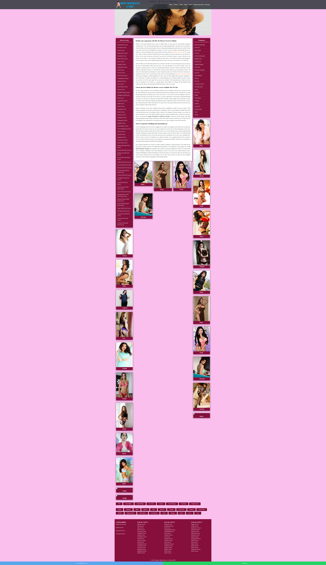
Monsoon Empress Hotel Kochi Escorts (123, 200)
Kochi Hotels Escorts (122, 142)
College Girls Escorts (121, 524)
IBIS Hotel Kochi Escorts (123, 211)
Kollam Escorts (121, 112)
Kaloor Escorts (120, 61)
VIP (119, 503)
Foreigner (197, 100)
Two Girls (151, 503)
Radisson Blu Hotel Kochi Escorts (123, 146)
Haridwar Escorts (195, 535)
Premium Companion (200, 70)
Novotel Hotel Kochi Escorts (124, 165)
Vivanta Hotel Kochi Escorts (124, 175)
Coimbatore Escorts (169, 544)
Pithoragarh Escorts (196, 538)
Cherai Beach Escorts (122, 86)
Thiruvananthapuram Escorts (124, 128)
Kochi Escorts (167, 551)
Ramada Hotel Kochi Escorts (124, 150)
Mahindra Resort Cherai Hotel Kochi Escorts (123, 195)
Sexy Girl (197, 72)
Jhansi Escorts (140, 538)
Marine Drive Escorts (122, 58)
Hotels (190, 4)
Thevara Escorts (121, 72)
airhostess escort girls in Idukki (182, 74)
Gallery (181, 4)
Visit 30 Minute (198, 75)
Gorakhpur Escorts (141, 536)
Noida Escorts (140, 542)
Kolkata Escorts (141, 553)
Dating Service (130, 513)
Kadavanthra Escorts (122, 67)
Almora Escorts (195, 536)
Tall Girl (197, 78)
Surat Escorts (167, 533)
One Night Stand (199, 86)
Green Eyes (181, 509)
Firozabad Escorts (141, 531)
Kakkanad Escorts (121, 81)
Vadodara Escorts (168, 535)
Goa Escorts (167, 536)
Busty (181, 513)
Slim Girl (197, 81)
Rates (185, 4)
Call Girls (197, 53)
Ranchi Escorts (194, 551)
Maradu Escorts (121, 89)
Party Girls (197, 67)
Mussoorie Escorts (195, 533)
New (198, 513)
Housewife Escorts (120, 530)
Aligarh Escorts (141, 535)
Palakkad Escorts (121, 123)
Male (137, 509)
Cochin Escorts (121, 50)
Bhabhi (196, 95)
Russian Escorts (119, 527)
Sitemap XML (172, 560)
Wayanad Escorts (121, 134)
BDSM (119, 513)
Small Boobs (154, 513)
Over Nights (128, 503)
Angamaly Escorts (121, 137)
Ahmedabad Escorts (169, 531)
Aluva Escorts (120, 84)
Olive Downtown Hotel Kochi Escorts (123, 188)
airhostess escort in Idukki (178, 52)
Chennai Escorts (168, 524)
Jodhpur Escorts (168, 549)
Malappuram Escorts (122, 120)
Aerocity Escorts (141, 547)
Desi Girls (197, 92)
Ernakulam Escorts (121, 56)
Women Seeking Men (200, 44)
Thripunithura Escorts (122, 44)
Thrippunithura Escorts (122, 78)
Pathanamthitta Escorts (122, 126)
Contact (176, 4)
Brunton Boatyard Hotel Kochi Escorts (123, 204)
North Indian (198, 98)
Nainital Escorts (195, 531)
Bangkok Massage (199, 64)
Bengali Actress (198, 58)
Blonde (145, 509)
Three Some (202, 509)
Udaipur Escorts (168, 547)
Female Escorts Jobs (198, 4)
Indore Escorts (167, 553)
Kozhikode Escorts (121, 117)
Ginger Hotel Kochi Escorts (124, 208)
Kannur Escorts (121, 106)
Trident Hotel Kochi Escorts (124, 162)
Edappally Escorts (121, 64)
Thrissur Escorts (121, 131)
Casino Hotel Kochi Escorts (124, 191)
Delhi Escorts (140, 526)
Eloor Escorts (120, 98)
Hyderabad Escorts (141, 551)
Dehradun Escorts (195, 529)
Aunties (196, 89)
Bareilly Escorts (141, 529)
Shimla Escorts (194, 545)
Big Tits (162, 509)
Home (170, 4)
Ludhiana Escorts (168, 538)
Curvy (189, 513)
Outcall (196, 114)
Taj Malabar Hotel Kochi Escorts (123, 178)
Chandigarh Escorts (169, 526)
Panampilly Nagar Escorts (123, 92)
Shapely (173, 513)
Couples (161, 503)
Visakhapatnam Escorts (169, 529)
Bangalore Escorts (141, 549)
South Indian (198, 50)
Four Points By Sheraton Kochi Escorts (123, 171)
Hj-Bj (164, 513)
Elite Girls (197, 47)
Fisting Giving (198, 109)
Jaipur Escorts (167, 542)
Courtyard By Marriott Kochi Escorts (122, 223)
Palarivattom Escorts (122, 75)
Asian (119, 509)
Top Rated (183, 503)
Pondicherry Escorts (196, 528)
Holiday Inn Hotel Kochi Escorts (123, 153)
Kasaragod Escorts (121, 109)
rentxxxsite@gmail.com (81, 563)
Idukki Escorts (120, 103)
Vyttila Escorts (120, 70)
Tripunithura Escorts (122, 100)
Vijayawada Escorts (196, 549)
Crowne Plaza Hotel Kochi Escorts (123, 158)
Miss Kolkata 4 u (164, 560)
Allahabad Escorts (141, 533)
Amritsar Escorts (168, 540)
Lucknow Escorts (141, 540)
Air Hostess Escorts (120, 533)
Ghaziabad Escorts (141, 544)
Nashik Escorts (194, 526)
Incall (196, 112)
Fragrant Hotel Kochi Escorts (122, 183)
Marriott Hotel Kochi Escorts (124, 167)
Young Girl (197, 106)
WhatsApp (244, 563)
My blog (207, 4)
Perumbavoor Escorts (122, 140)
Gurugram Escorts (141, 545)
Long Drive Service (199, 84)
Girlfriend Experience (200, 56)
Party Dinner (142, 513)
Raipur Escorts (194, 540)
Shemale (128, 509)
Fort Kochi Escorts (121, 47)
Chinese (191, 509)
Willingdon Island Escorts (123, 95)
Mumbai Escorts (141, 524)
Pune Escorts (167, 528)
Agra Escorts (140, 528)
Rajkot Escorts (194, 544)
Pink (153, 509)
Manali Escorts (194, 547)
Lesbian (171, 509)
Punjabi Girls (198, 61)
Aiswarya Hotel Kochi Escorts (122, 219)
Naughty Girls (194, 503)
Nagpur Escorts (195, 524)
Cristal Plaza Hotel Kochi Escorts (123, 214)
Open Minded (140, 503)
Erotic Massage (172, 503)
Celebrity (197, 103)
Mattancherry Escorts (122, 53)
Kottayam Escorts (121, 114)
